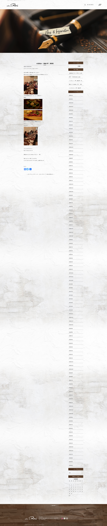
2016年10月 (71, 324)
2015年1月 (71, 402)
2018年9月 (71, 239)
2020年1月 (71, 180)
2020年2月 (71, 176)
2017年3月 (71, 306)
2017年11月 (71, 276)
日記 (70, 472)
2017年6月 (71, 295)
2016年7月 (71, 335)
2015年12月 (71, 361)
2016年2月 (71, 354)
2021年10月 (71, 110)
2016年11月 (71, 321)
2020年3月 (71, 173)
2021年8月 (71, 117)
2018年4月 (71, 258)
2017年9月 (71, 284)
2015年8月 (71, 376)
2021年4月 (71, 132)
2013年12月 (71, 446)
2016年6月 (71, 339)
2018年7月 (71, 247)
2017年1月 (71, 313)
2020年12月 (71, 147)
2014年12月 (71, 406)
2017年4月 (71, 302)
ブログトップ (75, 62)
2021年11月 (71, 106)
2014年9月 (71, 417)
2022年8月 (71, 99)
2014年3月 (71, 435)
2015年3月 (71, 395)
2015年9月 (71, 372)
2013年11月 (71, 450)
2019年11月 (71, 187)
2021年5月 (71, 128)
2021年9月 (71, 113)
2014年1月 (71, 443)
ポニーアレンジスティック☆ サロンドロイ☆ (36, 174)
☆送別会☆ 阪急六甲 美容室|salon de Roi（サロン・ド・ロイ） (16, 0)
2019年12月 (71, 184)
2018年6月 (71, 250)
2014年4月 (71, 432)
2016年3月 (71, 350)
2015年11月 (71, 365)
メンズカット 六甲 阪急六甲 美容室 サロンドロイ (76, 80)
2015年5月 (71, 387)
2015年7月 (71, 380)
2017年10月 (71, 280)
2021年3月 (71, 136)
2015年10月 (71, 369)
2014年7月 (71, 424)
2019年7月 (71, 202)
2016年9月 (71, 328)
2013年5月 (71, 461)
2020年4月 (71, 169)
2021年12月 (71, 102)
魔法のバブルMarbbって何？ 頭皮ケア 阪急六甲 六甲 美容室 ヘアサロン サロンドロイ (76, 84)
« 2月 (69, 495)
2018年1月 (71, 269)
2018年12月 (71, 228)
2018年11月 (71, 232)
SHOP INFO (54, 505)
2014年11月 (71, 409)
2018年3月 (71, 261)
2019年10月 (71, 191)
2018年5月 (71, 254)
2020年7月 (71, 165)
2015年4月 (71, 391)
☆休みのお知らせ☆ (50, 174)
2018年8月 (71, 243)
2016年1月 (71, 358)
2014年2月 (71, 439)
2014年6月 (71, 428)
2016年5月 (71, 343)
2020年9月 (71, 158)
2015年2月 (71, 398)
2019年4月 (71, 213)
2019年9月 (71, 195)
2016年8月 (71, 332)
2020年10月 (71, 154)
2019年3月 (71, 217)
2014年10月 (71, 413)
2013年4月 (71, 465)
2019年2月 (71, 221)
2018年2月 (71, 265)
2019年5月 (71, 210)
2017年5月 (71, 298)
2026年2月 (71, 95)
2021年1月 (71, 143)
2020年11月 (71, 150)
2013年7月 (71, 454)
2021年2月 (71, 139)
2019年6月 (71, 206)
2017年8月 (71, 287)
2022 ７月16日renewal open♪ (74, 76)
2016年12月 (71, 317)
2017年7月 (71, 291)
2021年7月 (71, 121)
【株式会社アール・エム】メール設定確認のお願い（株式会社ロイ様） (76, 73)
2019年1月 (71, 224)
